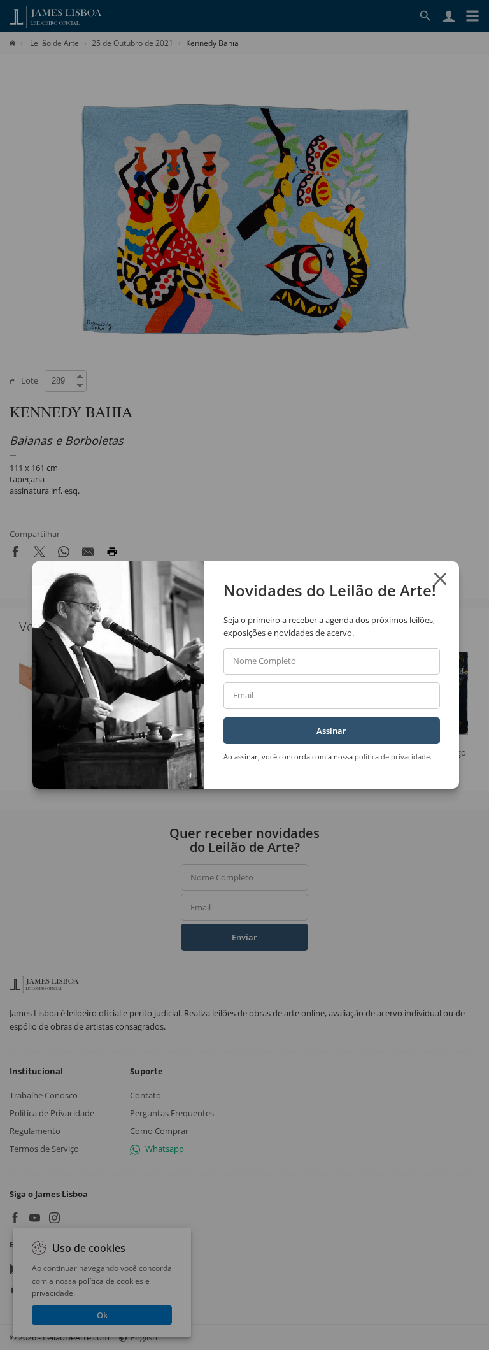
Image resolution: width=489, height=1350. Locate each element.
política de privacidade (392, 756)
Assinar (331, 730)
